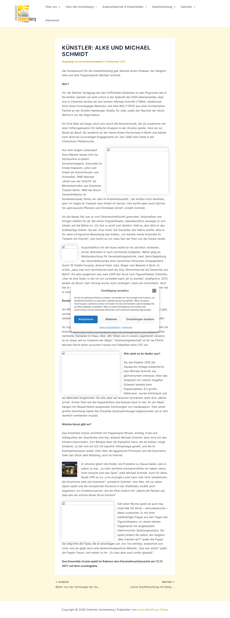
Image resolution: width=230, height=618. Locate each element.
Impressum (127, 327)
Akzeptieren (85, 319)
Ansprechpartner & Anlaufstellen (122, 6)
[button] (154, 291)
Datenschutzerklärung (110, 327)
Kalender (186, 6)
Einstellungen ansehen (140, 319)
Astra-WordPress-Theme (152, 609)
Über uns (51, 6)
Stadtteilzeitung (162, 6)
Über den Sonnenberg (80, 6)
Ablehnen (111, 319)
